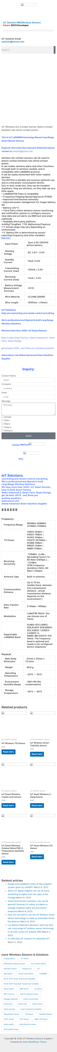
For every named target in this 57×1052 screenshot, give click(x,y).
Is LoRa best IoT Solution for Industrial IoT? (29, 938)
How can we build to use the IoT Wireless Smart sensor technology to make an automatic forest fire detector (31, 918)
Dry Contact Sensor (38, 964)
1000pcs (8, 430)
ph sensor (38, 989)
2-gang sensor (9, 958)
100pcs (7, 427)
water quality (9, 1024)
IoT (38, 969)
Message (6, 401)
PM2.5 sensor (9, 994)
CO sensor (25, 958)
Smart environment (30, 999)
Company (6, 384)
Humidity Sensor (10, 969)
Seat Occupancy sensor (29, 994)
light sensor (8, 974)
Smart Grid (22, 1004)
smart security (9, 1009)
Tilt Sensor (29, 1014)
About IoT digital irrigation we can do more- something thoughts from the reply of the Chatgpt (29, 894)
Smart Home (37, 1004)
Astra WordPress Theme (35, 1042)
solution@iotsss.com (13, 41)
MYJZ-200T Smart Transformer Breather (19, 979)
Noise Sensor (9, 989)
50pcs (7, 424)
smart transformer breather (31, 1009)
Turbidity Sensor (45, 1014)
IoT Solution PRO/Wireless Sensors (22, 22)
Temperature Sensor (11, 1014)
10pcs (7, 420)
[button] (28, 30)
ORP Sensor (24, 989)
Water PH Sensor (41, 1019)
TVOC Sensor (9, 1019)
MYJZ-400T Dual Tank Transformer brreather (21, 984)
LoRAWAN (43, 974)
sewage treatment (11, 999)
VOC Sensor (24, 1019)
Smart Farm (8, 1004)
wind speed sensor (11, 1029)
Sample (7, 417)
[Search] (54, 50)
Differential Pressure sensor (14, 964)
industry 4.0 (27, 969)
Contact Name (9, 376)
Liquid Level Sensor (26, 974)
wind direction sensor (27, 1024)
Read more (8, 752)
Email (4, 392)
